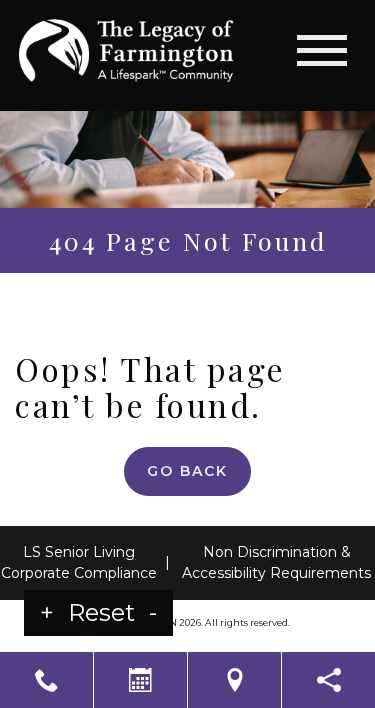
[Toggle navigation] (322, 50)
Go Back (187, 471)
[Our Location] (234, 680)
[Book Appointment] (140, 680)
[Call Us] (46, 680)
